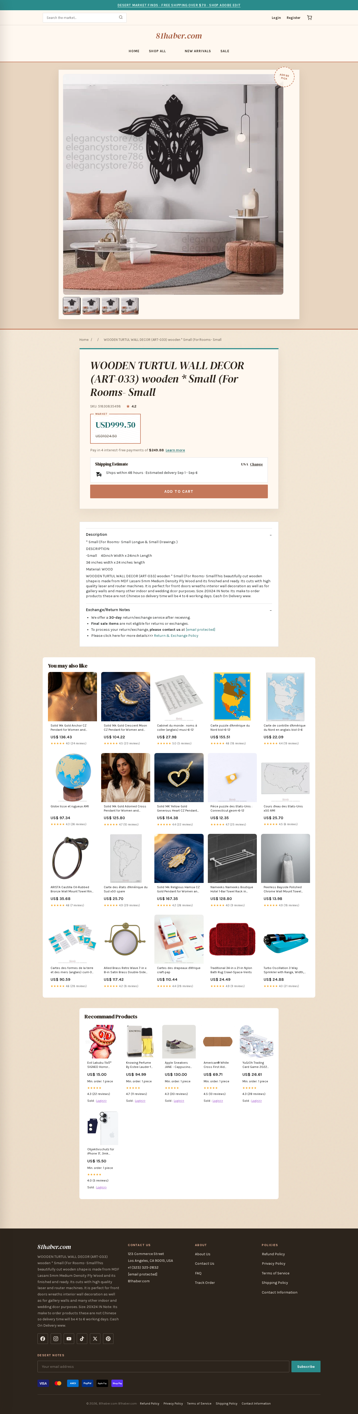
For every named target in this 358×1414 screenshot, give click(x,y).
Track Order (205, 1282)
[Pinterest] (108, 1338)
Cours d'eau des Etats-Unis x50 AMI (283, 808)
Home (134, 51)
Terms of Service (275, 1273)
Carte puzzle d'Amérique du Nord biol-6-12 (230, 728)
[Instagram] (56, 1338)
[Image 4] (130, 306)
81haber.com (179, 35)
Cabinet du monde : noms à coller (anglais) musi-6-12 (177, 728)
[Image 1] (72, 306)
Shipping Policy (275, 1282)
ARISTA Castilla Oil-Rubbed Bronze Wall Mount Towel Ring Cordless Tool (72, 889)
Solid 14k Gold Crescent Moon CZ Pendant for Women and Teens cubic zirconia (125, 728)
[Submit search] (121, 18)
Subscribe (306, 1366)
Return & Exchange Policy (176, 635)
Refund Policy (273, 1254)
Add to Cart (179, 491)
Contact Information (279, 1292)
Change (256, 464)
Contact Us (204, 1263)
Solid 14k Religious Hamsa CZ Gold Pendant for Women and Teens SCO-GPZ (178, 889)
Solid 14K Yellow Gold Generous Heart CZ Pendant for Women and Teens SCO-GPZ (177, 808)
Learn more (175, 450)
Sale (224, 51)
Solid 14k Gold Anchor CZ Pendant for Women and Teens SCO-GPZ (68, 728)
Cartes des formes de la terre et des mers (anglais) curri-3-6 (72, 970)
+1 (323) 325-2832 (143, 1267)
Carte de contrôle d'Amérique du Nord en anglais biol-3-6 (285, 728)
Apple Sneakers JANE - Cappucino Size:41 (177, 1065)
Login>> (101, 1101)
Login (276, 18)
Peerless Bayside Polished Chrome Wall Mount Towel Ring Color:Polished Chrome (283, 889)
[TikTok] (82, 1338)
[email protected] (200, 629)
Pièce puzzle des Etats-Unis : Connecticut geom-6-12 (231, 808)
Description (96, 534)
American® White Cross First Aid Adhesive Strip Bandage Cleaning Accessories (217, 1065)
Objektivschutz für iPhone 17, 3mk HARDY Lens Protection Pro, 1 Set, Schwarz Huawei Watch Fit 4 (101, 1151)
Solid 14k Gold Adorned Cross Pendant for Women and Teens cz (125, 808)
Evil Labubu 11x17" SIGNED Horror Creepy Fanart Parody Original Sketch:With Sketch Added (99, 1065)
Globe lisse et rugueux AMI (70, 806)
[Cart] (309, 17)
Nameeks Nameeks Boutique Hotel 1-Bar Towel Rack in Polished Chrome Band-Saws (231, 889)
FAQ (198, 1273)
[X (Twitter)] (95, 1338)
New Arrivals (198, 51)
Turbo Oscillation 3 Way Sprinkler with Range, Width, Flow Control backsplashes (284, 970)
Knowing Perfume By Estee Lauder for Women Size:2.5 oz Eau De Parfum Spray (140, 1065)
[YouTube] (69, 1338)
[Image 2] (91, 306)
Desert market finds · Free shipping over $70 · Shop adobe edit (178, 5)
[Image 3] (111, 306)
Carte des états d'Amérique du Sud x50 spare (126, 889)
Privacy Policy (273, 1263)
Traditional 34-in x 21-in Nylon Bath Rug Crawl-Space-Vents (231, 970)
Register (294, 18)
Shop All (157, 51)
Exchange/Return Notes (108, 609)
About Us (202, 1254)
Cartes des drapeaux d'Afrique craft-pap (178, 970)
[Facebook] (42, 1338)
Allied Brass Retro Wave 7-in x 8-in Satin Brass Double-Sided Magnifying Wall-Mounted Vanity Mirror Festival (126, 970)
